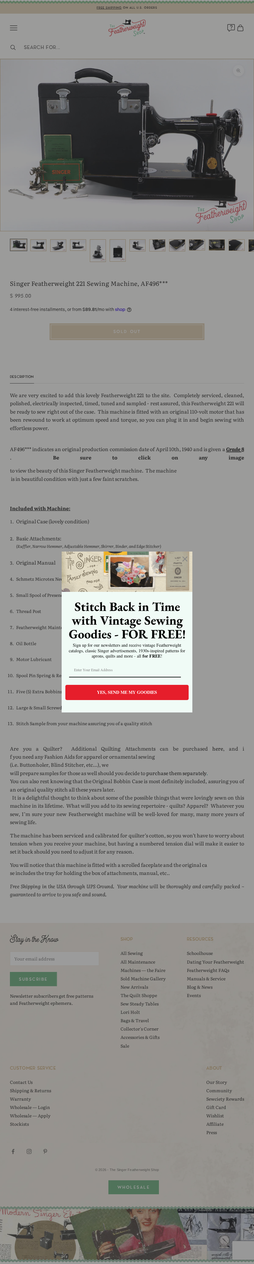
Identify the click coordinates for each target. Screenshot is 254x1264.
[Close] (184, 559)
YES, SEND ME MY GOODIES (127, 692)
